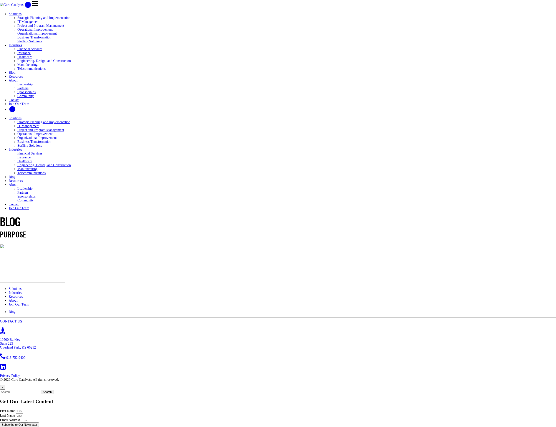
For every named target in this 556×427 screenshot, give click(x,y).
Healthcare (24, 57)
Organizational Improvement (37, 33)
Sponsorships (26, 92)
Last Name (8, 415)
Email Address (10, 420)
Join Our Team (19, 104)
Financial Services (29, 49)
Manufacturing (27, 64)
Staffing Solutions (29, 41)
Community (25, 96)
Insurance (24, 53)
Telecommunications (31, 68)
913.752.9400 (15, 357)
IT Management (28, 21)
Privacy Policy (10, 375)
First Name (8, 411)
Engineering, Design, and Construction (44, 61)
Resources (16, 76)
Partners (22, 88)
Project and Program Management (40, 25)
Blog (12, 72)
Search (47, 392)
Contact (14, 100)
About (13, 80)
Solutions (15, 14)
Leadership (25, 84)
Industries (15, 45)
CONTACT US (11, 321)
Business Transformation (34, 37)
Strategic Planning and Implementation (43, 18)
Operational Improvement (35, 29)
